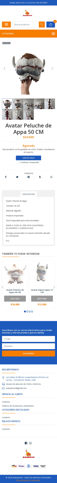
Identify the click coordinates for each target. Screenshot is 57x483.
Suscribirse (28, 353)
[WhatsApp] (30, 443)
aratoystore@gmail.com (16, 388)
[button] (25, 311)
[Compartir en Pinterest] (28, 177)
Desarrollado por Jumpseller (28, 480)
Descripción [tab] (28, 194)
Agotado (15, 298)
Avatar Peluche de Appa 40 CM (15, 291)
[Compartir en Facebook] (5, 177)
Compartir (28, 173)
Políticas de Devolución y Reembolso (18, 406)
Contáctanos (29, 158)
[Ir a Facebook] (26, 443)
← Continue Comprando (28, 162)
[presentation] (5, 68)
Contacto (6, 401)
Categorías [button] (8, 33)
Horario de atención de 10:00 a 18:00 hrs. (23, 384)
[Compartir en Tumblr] (40, 177)
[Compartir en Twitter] (17, 177)
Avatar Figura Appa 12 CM (42, 291)
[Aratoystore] (27, 13)
